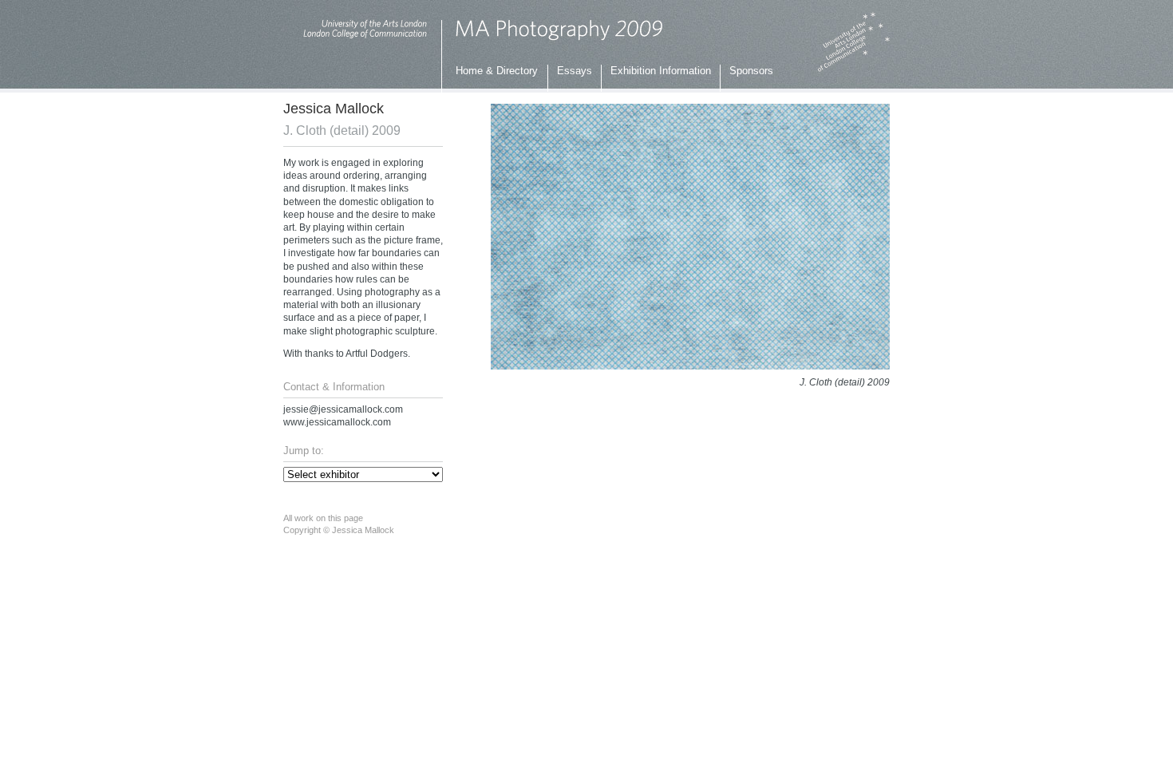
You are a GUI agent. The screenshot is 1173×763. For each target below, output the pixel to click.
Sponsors (751, 71)
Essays (574, 71)
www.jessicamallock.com (337, 422)
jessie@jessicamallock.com (343, 409)
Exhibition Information (660, 71)
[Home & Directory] (559, 38)
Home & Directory (497, 71)
